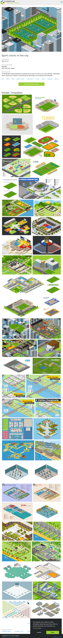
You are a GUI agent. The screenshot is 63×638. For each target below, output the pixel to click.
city (3, 79)
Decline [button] (39, 632)
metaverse (30, 79)
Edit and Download (31, 84)
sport (43, 79)
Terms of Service (14, 637)
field (13, 79)
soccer (37, 79)
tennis (56, 79)
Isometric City (19, 631)
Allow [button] (52, 632)
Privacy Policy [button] (37, 628)
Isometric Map (6, 631)
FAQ (60, 637)
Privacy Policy (5, 637)
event (7, 79)
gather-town (20, 79)
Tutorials (55, 637)
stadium (49, 79)
